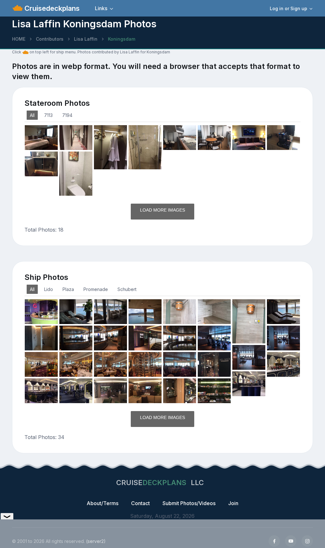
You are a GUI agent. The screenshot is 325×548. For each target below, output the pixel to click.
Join (233, 503)
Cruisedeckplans (51, 8)
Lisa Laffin (85, 39)
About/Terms (102, 503)
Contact (140, 503)
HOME (18, 39)
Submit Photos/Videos (189, 503)
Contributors (49, 39)
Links (101, 8)
